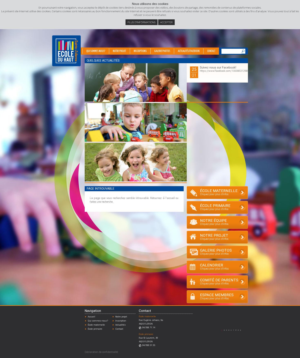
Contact (211, 51)
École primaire (95, 329)
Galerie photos (162, 51)
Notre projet (119, 51)
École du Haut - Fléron (66, 50)
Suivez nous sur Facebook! (218, 67)
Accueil (91, 316)
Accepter (166, 22)
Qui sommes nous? (95, 51)
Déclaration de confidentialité (101, 352)
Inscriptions (140, 51)
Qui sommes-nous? (98, 320)
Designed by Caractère (233, 330)
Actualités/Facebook (189, 51)
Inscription (120, 320)
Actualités (120, 325)
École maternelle (96, 325)
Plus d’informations (142, 22)
